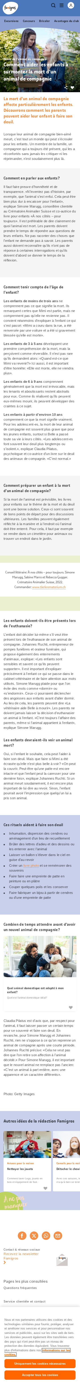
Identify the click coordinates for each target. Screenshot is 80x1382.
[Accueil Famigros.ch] (10, 8)
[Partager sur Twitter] (34, 1235)
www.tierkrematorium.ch (49, 587)
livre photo (31, 865)
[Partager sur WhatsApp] (46, 1235)
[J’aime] (70, 1007)
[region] (40, 1344)
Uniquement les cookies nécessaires (40, 1363)
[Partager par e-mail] (58, 1235)
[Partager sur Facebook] (22, 1235)
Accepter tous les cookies (40, 1375)
